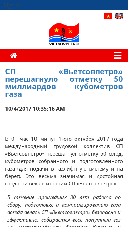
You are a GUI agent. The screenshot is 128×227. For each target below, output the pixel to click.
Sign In (12, 5)
